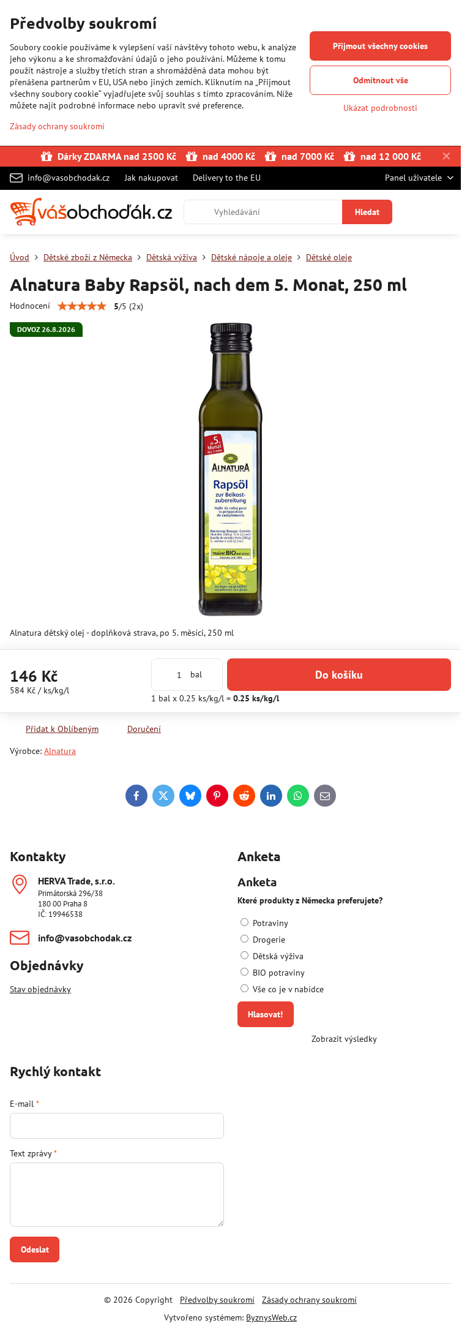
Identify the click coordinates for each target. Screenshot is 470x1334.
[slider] (82, 306)
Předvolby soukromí (217, 1299)
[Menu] (446, 212)
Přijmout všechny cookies (380, 45)
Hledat (367, 211)
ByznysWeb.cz (271, 1317)
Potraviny (269, 923)
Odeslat (35, 1249)
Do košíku (339, 675)
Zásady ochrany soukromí (309, 1299)
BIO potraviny (277, 972)
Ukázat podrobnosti (380, 107)
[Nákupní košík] (416, 212)
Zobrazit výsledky (344, 1038)
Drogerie (267, 939)
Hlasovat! (265, 1014)
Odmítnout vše (380, 80)
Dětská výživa (277, 956)
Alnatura (60, 750)
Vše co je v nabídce (287, 989)
